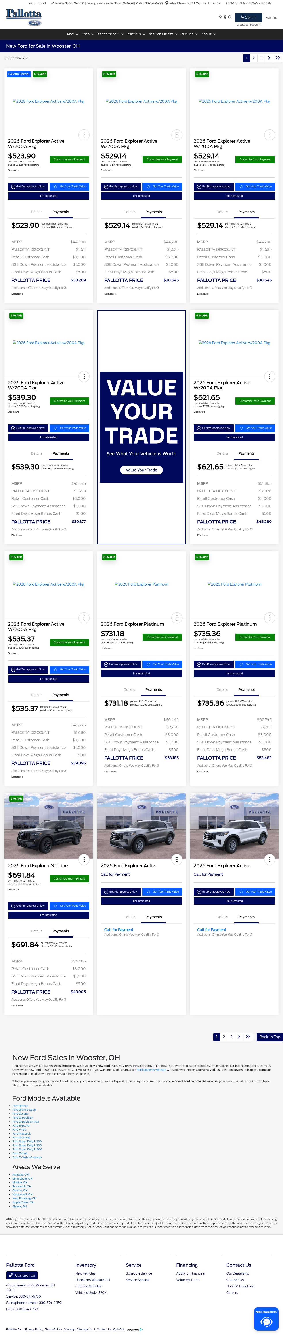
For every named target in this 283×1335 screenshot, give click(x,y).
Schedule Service (139, 1273)
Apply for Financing (190, 1273)
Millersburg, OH (22, 1178)
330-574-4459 (124, 3)
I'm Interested (48, 195)
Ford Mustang (21, 1137)
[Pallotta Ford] (24, 17)
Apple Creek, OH (23, 1202)
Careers (232, 1292)
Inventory (85, 1265)
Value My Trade (187, 1280)
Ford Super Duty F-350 (27, 1145)
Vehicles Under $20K (91, 1292)
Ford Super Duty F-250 (27, 1141)
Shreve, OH (19, 1206)
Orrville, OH (19, 1190)
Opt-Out (118, 1329)
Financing (187, 1265)
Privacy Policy (34, 1329)
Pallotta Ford (14, 1329)
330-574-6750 (74, 3)
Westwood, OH (22, 1194)
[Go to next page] (269, 58)
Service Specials (138, 1280)
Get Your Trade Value (73, 186)
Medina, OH (19, 1182)
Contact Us (24, 1275)
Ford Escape (20, 1113)
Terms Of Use (53, 1329)
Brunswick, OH (21, 1186)
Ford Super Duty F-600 (27, 1149)
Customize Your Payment (69, 159)
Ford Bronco (20, 1105)
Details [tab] (36, 212)
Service (134, 1265)
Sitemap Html (86, 1329)
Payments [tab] (61, 212)
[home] (221, 17)
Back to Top (270, 1037)
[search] (230, 17)
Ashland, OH (20, 1174)
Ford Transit (20, 1153)
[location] (166, 3)
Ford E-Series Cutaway (27, 1157)
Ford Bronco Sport (24, 1109)
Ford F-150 (19, 1129)
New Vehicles (85, 1273)
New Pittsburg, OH (24, 1198)
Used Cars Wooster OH (92, 1280)
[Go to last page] (278, 58)
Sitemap (69, 1329)
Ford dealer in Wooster (151, 1069)
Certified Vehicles (88, 1286)
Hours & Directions (240, 1286)
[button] (40, 74)
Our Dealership (237, 1273)
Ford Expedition (22, 1117)
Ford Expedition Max (25, 1121)
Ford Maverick (21, 1133)
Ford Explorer (21, 1125)
